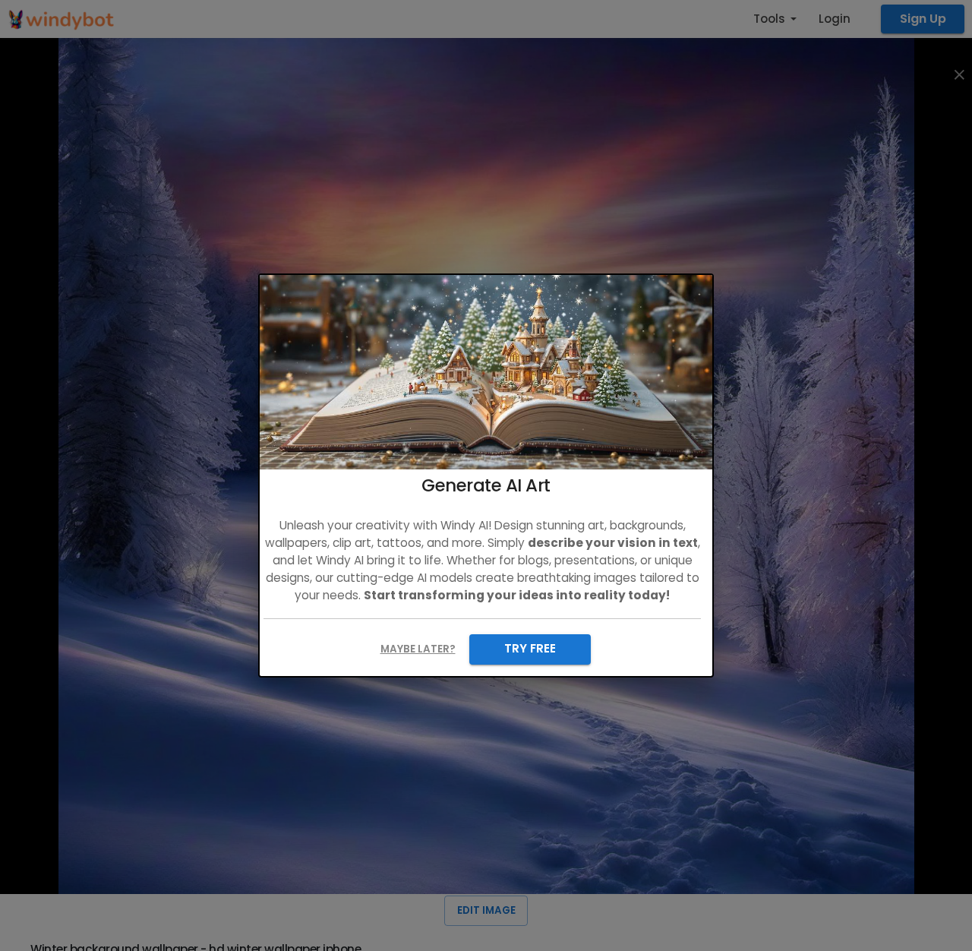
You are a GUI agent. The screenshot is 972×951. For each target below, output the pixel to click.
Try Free (530, 648)
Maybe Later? (418, 649)
